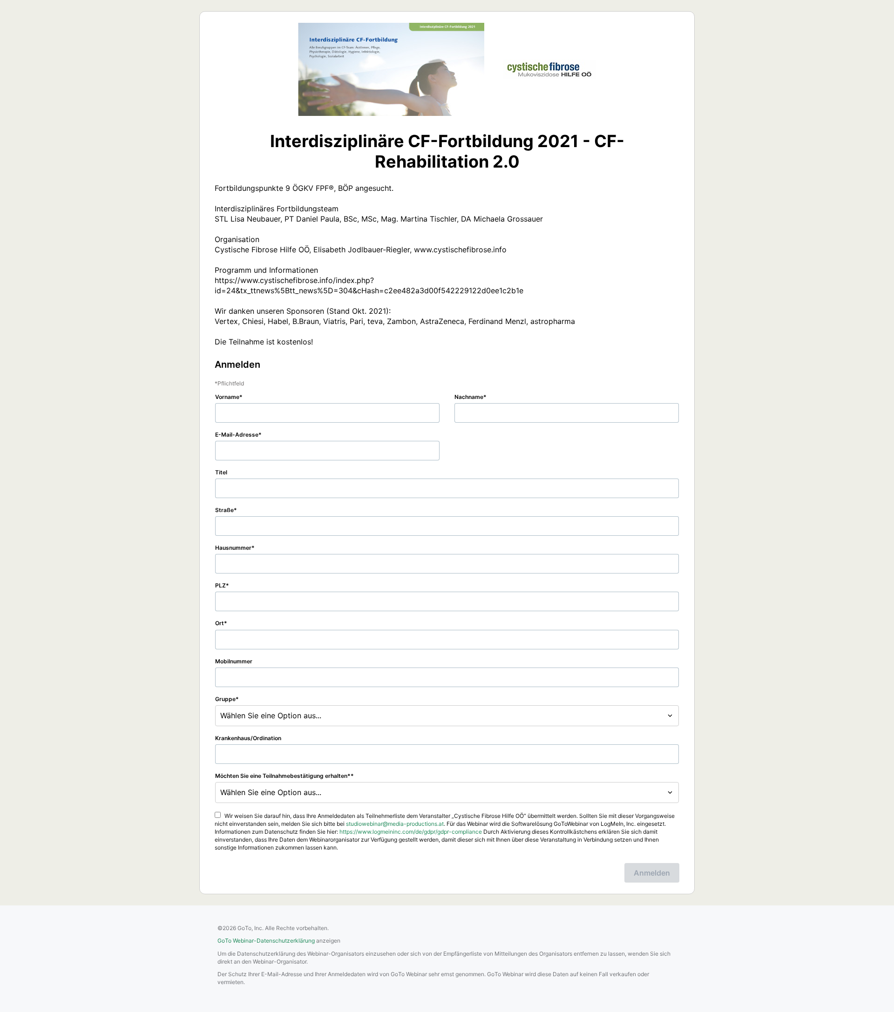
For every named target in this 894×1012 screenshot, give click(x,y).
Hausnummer (233, 547)
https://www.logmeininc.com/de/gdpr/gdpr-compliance (410, 831)
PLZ (220, 585)
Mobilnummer (233, 661)
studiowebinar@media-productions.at (395, 823)
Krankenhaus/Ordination (248, 738)
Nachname (468, 396)
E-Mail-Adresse (236, 434)
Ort (219, 623)
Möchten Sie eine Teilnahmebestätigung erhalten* (283, 775)
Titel (221, 472)
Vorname (227, 396)
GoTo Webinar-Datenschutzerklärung (266, 940)
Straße (224, 509)
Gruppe (225, 698)
